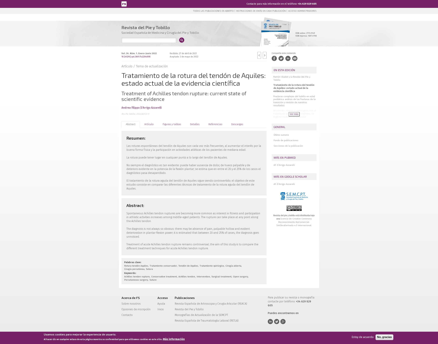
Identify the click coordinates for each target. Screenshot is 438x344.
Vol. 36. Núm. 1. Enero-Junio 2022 (139, 53)
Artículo (149, 124)
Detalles (194, 124)
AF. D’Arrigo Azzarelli (284, 165)
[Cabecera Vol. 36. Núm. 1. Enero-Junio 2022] (275, 37)
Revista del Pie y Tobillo (189, 309)
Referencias (215, 124)
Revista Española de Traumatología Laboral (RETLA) (207, 320)
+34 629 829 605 (307, 3)
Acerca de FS (130, 298)
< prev (259, 55)
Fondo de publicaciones (286, 140)
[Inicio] (124, 3)
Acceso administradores (302, 10)
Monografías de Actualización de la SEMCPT (201, 315)
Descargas (237, 124)
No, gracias (384, 337)
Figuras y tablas (172, 124)
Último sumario (281, 134)
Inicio (160, 309)
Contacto (127, 315)
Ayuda (161, 303)
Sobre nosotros (131, 303)
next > (265, 55)
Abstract (131, 124)
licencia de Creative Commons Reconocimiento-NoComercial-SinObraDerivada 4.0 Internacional (294, 222)
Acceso (162, 298)
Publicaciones (185, 298)
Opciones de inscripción (136, 309)
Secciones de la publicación (288, 145)
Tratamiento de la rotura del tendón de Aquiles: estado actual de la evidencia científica (293, 88)
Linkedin (270, 321)
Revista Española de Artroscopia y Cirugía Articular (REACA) (211, 303)
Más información (174, 339)
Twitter (276, 321)
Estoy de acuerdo (362, 337)
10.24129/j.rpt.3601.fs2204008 (136, 56)
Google (283, 321)
